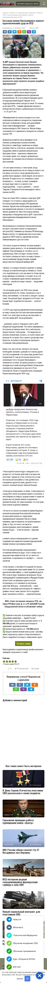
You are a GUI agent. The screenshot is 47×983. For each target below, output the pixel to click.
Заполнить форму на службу (28, 4)
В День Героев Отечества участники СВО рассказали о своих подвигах (23, 791)
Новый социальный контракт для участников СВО (21, 913)
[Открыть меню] (44, 3)
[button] (39, 975)
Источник (35, 668)
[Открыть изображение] (7, 3)
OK (27, 978)
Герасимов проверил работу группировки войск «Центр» (18, 821)
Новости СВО (34, 28)
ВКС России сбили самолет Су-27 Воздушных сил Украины (21, 851)
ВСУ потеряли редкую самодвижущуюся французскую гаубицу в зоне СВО (20, 881)
